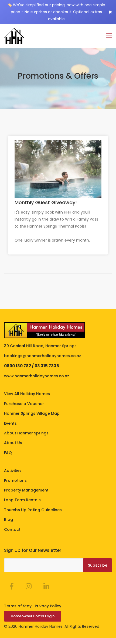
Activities (13, 470)
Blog (8, 519)
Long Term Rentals (22, 500)
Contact (12, 529)
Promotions (15, 480)
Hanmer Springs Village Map (32, 413)
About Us (13, 442)
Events (10, 423)
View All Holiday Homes (27, 393)
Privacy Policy (48, 606)
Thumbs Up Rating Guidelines (33, 510)
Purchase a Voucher (24, 403)
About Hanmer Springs (26, 433)
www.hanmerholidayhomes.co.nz (36, 376)
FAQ (8, 452)
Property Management (26, 490)
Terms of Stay (18, 606)
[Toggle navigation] (109, 36)
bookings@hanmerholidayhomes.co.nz (42, 355)
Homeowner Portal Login (32, 616)
